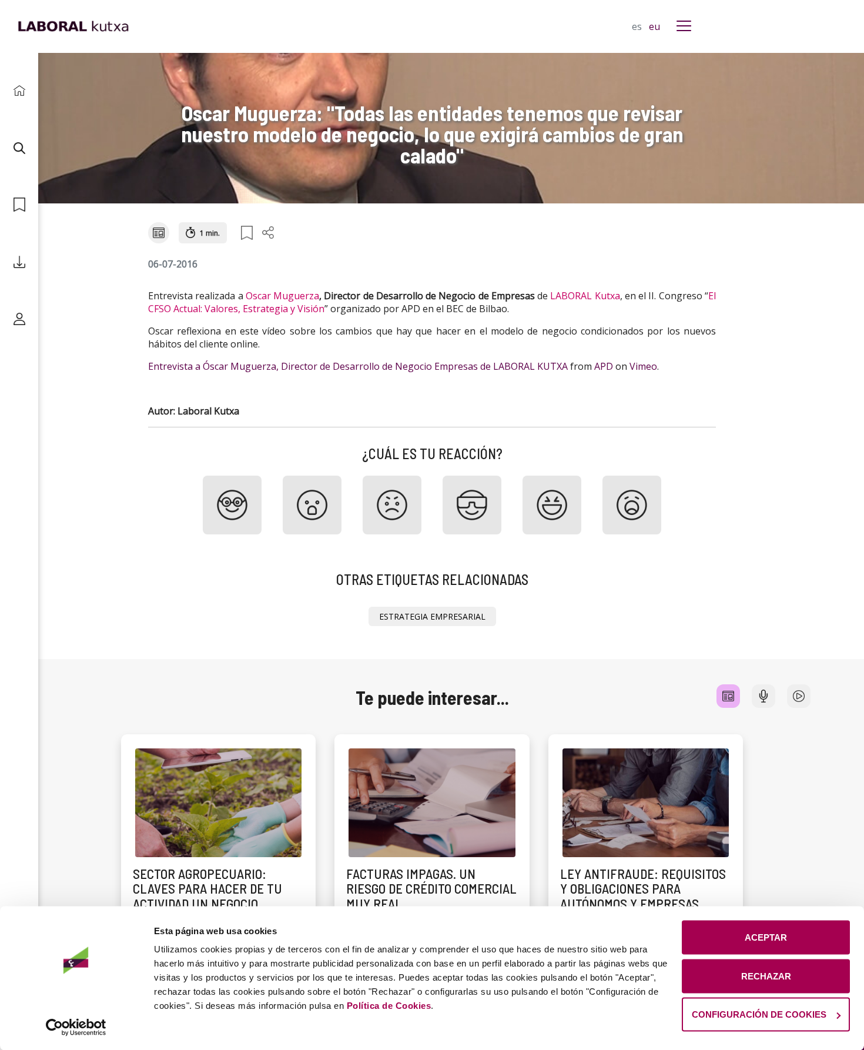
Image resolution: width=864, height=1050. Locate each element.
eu (654, 26)
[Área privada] (19, 319)
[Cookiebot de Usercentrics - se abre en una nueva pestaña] (76, 1027)
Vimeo (643, 366)
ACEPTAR (766, 937)
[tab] (728, 696)
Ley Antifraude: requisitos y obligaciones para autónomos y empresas (643, 888)
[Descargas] (19, 262)
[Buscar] (19, 148)
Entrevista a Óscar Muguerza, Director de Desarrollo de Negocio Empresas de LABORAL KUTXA (358, 366)
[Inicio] (19, 91)
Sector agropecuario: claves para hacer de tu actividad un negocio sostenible (207, 896)
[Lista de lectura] (19, 205)
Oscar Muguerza (282, 295)
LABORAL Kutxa (584, 295)
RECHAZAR (766, 976)
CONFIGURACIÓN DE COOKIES (759, 1014)
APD (603, 366)
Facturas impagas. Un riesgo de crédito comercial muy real (431, 888)
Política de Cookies (389, 1006)
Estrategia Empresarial (432, 616)
